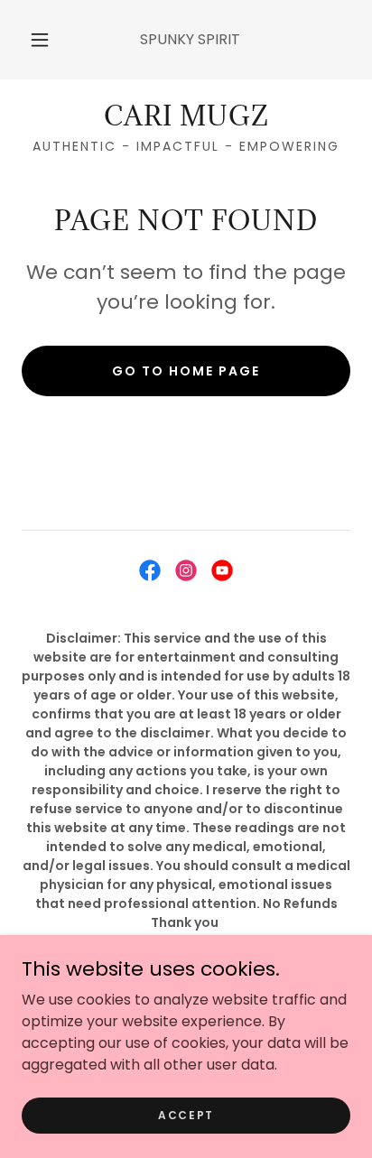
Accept (186, 1114)
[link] (186, 116)
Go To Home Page (186, 371)
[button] (40, 40)
